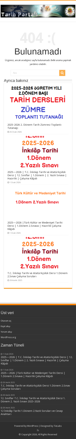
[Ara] (62, 73)
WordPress (32, 426)
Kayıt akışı (5, 326)
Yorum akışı (6, 331)
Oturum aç (6, 320)
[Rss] (38, 430)
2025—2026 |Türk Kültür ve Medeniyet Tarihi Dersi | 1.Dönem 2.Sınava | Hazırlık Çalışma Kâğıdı (34, 226)
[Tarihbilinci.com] (38, 10)
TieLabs (58, 426)
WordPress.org (8, 337)
